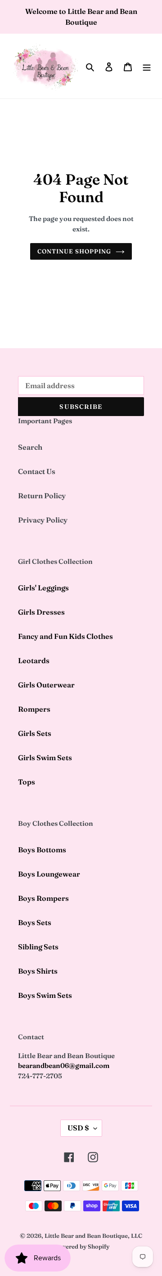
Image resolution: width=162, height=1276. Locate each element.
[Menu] (146, 66)
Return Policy (42, 495)
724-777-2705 (40, 1076)
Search (30, 447)
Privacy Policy (43, 519)
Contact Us (36, 471)
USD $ (78, 1127)
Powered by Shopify (81, 1246)
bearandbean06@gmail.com (63, 1065)
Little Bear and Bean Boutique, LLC (93, 1235)
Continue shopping (74, 251)
